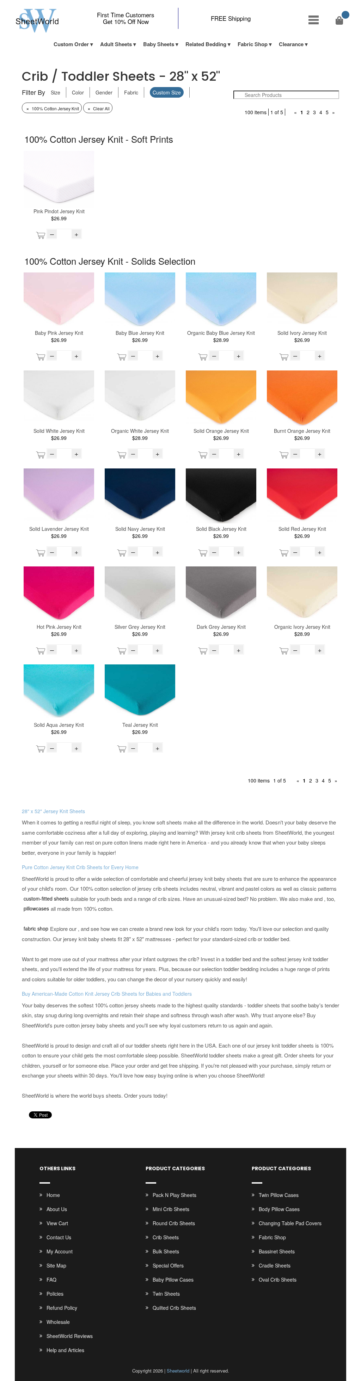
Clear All (98, 108)
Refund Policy (62, 1307)
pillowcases (36, 908)
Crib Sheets (166, 1237)
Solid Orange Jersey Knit (221, 430)
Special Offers (168, 1265)
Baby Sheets (158, 44)
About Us (57, 1209)
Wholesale (58, 1321)
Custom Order (71, 44)
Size (55, 92)
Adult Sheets (116, 44)
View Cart (57, 1223)
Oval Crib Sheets (277, 1279)
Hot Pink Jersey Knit (59, 626)
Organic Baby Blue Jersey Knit (221, 332)
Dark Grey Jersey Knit (221, 626)
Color (78, 92)
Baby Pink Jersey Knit (59, 332)
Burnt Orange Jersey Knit (302, 430)
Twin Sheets (166, 1293)
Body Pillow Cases (279, 1209)
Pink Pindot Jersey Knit (59, 211)
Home (53, 1194)
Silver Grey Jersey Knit (140, 626)
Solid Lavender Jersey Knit (59, 528)
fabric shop (36, 928)
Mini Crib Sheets (171, 1209)
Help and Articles (65, 1350)
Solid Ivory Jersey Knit (302, 332)
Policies (55, 1293)
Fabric (131, 92)
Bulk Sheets (166, 1251)
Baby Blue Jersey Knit (140, 332)
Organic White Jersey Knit (140, 430)
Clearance (291, 44)
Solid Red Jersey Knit (302, 528)
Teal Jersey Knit (140, 724)
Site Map (56, 1265)
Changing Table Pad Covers (290, 1223)
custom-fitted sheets (46, 898)
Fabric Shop (253, 44)
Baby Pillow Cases (173, 1279)
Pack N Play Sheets (174, 1194)
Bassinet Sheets (277, 1251)
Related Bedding (205, 44)
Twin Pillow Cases (279, 1194)
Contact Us (59, 1237)
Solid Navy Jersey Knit (140, 528)
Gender (104, 92)
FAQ (51, 1279)
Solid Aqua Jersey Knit (59, 724)
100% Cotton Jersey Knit (52, 108)
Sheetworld (178, 1370)
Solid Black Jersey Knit (221, 528)
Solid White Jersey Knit (59, 430)
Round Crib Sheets (174, 1223)
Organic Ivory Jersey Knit (302, 626)
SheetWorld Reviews (70, 1335)
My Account (60, 1251)
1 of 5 (276, 112)
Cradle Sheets (274, 1265)
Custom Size (167, 92)
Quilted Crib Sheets (174, 1307)
